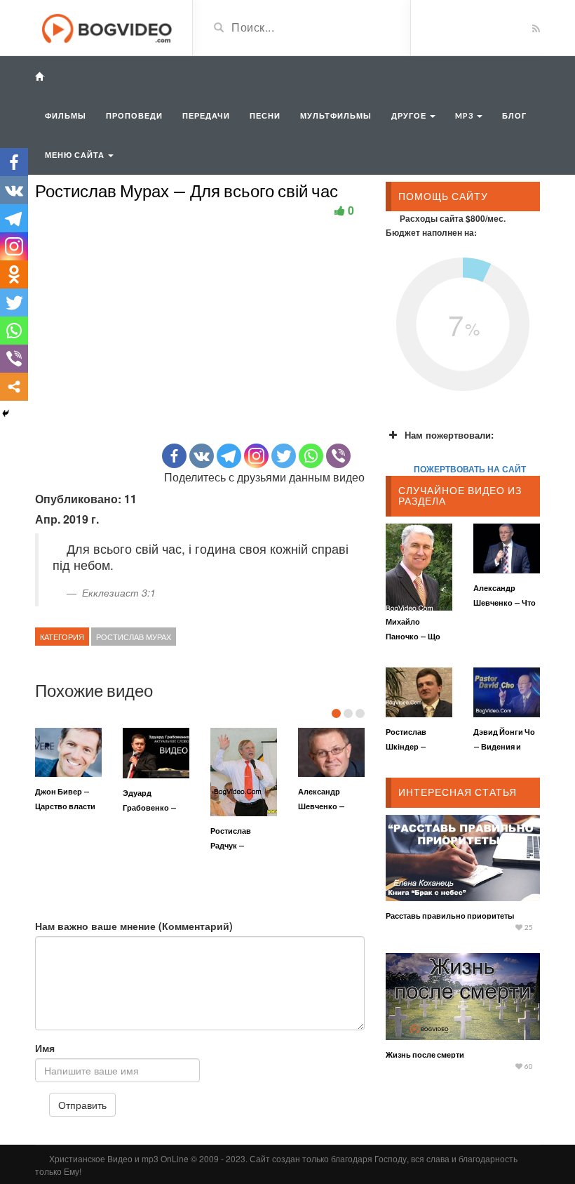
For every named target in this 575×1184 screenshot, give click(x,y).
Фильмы (65, 115)
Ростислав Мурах (133, 636)
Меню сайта (76, 154)
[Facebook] (174, 456)
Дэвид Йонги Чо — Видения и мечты (504, 746)
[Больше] (14, 387)
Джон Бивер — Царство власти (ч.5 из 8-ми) (65, 806)
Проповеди (134, 115)
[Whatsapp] (311, 456)
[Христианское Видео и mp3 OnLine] (108, 27)
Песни (265, 115)
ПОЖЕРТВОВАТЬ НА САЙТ (470, 469)
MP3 (465, 115)
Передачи (206, 115)
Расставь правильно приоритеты (450, 915)
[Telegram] (229, 456)
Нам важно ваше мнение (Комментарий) (134, 926)
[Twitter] (283, 456)
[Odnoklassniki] (14, 274)
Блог (514, 115)
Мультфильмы (336, 115)
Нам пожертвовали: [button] (449, 434)
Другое (409, 115)
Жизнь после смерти (425, 1054)
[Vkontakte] (201, 456)
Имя (45, 1048)
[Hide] (5, 413)
